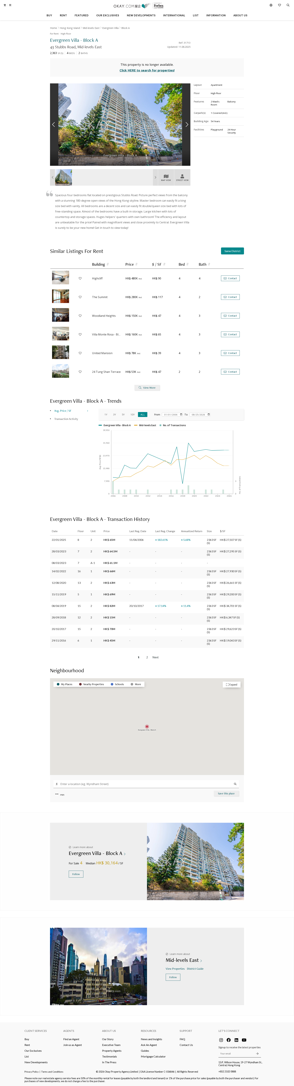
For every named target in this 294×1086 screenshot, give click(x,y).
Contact (232, 278)
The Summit (100, 297)
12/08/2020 (59, 582)
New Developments (36, 1062)
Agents (68, 1030)
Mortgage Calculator (153, 1056)
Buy (26, 1039)
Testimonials (109, 1056)
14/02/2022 (59, 571)
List (26, 1056)
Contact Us (186, 1044)
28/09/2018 (59, 617)
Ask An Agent (149, 1044)
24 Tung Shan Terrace (106, 372)
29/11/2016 (59, 640)
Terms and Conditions (52, 1071)
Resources (148, 1030)
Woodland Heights (104, 316)
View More (149, 387)
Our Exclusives (33, 1050)
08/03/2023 (59, 562)
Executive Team (111, 1044)
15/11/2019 (59, 594)
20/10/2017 (59, 628)
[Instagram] (221, 1040)
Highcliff (97, 278)
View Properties (175, 968)
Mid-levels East (91, 28)
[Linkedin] (236, 1040)
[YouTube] (244, 1040)
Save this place (226, 793)
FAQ (182, 1039)
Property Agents (111, 1050)
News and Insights (151, 1039)
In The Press (109, 1062)
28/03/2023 (59, 551)
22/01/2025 (59, 539)
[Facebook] (228, 1040)
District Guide (195, 968)
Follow (76, 874)
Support (186, 1030)
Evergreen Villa (110, 28)
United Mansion (102, 353)
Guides (145, 1050)
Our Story (107, 1039)
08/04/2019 (59, 605)
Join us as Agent (72, 1044)
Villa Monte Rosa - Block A (107, 334)
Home (53, 28)
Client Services (35, 1030)
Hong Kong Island (70, 28)
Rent (27, 1044)
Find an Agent (71, 1039)
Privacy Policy (31, 1071)
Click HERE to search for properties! (147, 70)
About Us (109, 1030)
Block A (125, 28)
